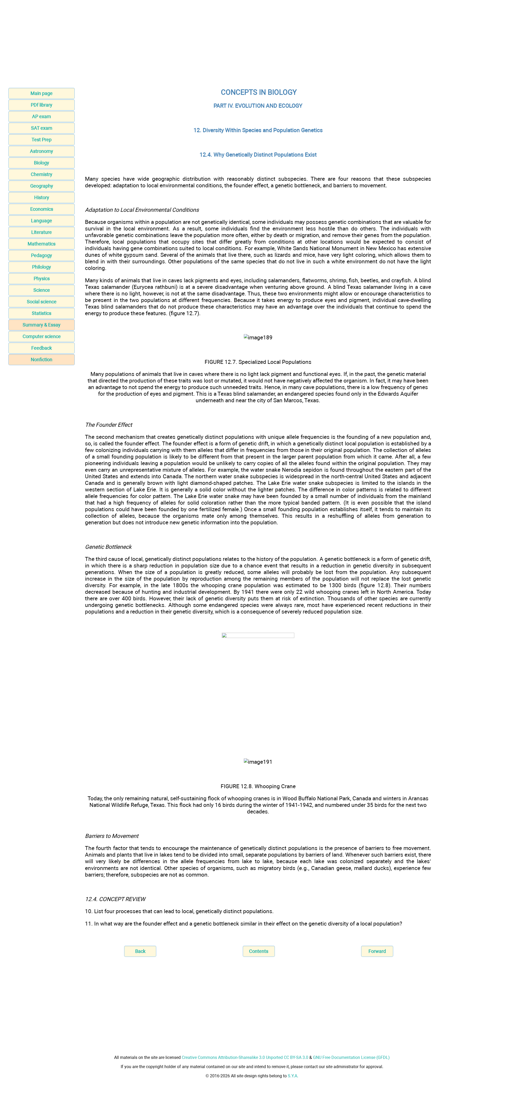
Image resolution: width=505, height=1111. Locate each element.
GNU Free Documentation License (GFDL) (351, 1057)
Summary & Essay (41, 325)
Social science (42, 301)
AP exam (41, 116)
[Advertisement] (252, 45)
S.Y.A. (293, 1075)
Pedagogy (41, 255)
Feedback (41, 348)
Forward (377, 951)
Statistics (41, 313)
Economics (41, 209)
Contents (258, 951)
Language (41, 220)
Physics (42, 278)
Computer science (42, 336)
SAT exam (41, 128)
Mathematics (41, 244)
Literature (41, 232)
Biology (41, 162)
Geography (41, 186)
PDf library (41, 105)
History (41, 197)
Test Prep (42, 139)
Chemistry (41, 174)
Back (140, 951)
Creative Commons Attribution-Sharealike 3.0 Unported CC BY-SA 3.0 (245, 1057)
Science (41, 290)
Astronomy (41, 151)
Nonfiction (41, 359)
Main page (42, 93)
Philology (41, 267)
